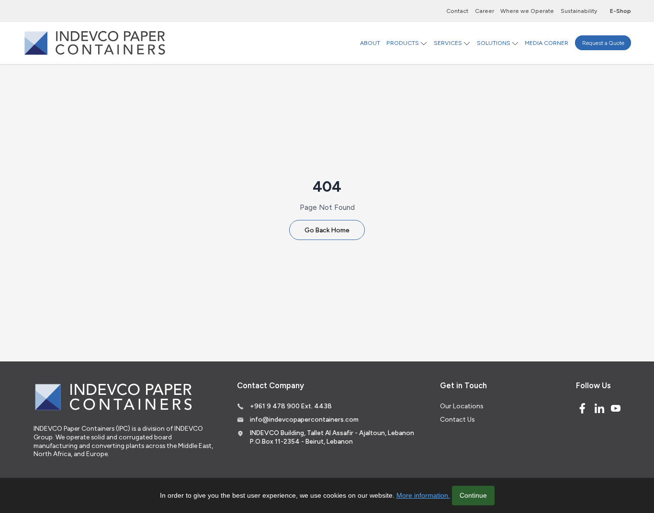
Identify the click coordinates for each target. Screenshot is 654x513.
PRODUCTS (402, 42)
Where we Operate (527, 10)
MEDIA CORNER (546, 42)
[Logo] (95, 42)
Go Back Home (327, 230)
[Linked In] (599, 408)
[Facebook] (582, 408)
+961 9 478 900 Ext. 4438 (291, 406)
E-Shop (620, 10)
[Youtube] (615, 408)
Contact (457, 10)
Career (484, 10)
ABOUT (370, 42)
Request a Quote (603, 42)
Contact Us (457, 419)
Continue (473, 495)
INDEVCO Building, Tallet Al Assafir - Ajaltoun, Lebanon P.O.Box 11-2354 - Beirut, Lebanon (332, 437)
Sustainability (579, 10)
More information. (423, 495)
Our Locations (461, 406)
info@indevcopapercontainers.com (304, 419)
